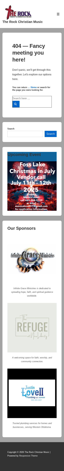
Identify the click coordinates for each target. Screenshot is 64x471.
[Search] (16, 104)
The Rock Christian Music (22, 22)
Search (10, 128)
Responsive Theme (28, 456)
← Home (32, 87)
